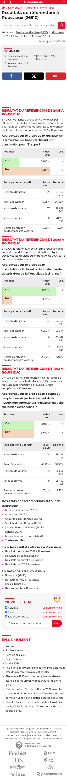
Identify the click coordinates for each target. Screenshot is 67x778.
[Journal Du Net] (18, 760)
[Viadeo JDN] (49, 767)
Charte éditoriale (43, 729)
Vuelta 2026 (12, 663)
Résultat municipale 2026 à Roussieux (27, 551)
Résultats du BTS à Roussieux (22, 564)
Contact (15, 732)
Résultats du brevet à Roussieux (24, 560)
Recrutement (49, 732)
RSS (39, 732)
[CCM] (49, 753)
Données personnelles (16, 735)
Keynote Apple (14, 659)
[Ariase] (18, 774)
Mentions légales (13, 738)
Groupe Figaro (29, 738)
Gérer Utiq (57, 735)
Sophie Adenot (14, 650)
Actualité (12, 607)
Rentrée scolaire (15, 654)
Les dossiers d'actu (18, 616)
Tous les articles (28, 732)
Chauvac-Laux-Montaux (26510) (31, 36)
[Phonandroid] (49, 774)
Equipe (30, 729)
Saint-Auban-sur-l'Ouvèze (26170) (24, 527)
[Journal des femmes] (18, 753)
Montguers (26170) (16, 514)
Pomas (9, 646)
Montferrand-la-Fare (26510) (32, 32)
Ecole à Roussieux (15, 584)
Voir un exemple (52, 607)
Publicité (57, 729)
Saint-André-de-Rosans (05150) (23, 523)
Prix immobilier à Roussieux (21, 588)
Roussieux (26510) (15, 575)
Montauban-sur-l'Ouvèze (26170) (24, 536)
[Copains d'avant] (18, 767)
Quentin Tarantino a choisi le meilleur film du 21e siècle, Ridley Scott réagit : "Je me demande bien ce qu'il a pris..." (34, 706)
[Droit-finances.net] (49, 760)
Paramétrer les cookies (39, 735)
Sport (10, 612)
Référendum (15, 7)
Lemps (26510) (14, 531)
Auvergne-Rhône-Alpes (40, 7)
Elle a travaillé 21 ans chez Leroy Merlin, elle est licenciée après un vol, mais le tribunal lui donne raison (33, 681)
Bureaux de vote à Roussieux (22, 579)
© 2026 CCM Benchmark (50, 738)
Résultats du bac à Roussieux (22, 555)
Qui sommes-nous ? (15, 729)
